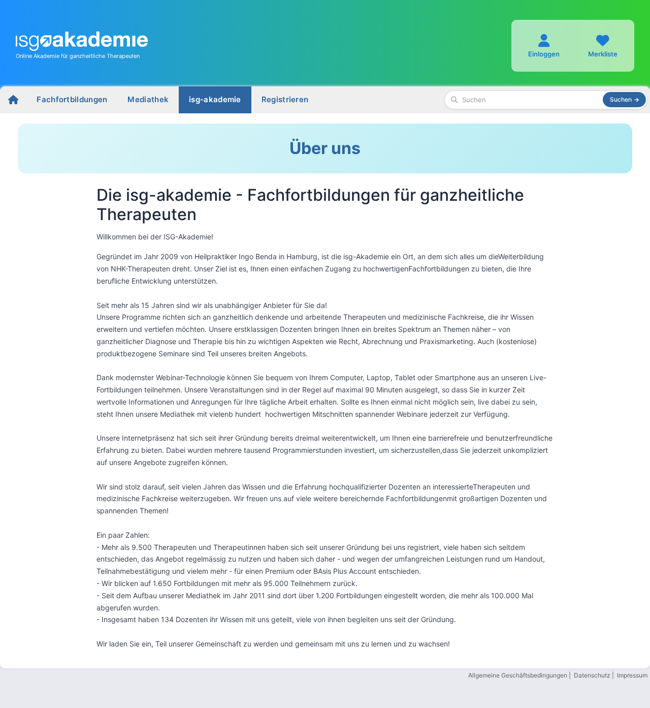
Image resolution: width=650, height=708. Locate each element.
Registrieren (285, 99)
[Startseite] (13, 99)
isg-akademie (215, 99)
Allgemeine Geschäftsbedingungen (517, 675)
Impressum (632, 675)
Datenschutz (592, 675)
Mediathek (148, 99)
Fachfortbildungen (72, 99)
